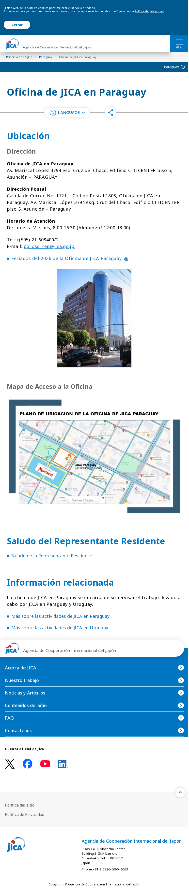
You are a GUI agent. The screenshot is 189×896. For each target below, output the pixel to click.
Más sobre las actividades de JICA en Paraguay (60, 616)
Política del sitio (19, 805)
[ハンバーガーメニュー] (179, 42)
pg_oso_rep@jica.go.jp (49, 246)
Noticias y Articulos (25, 693)
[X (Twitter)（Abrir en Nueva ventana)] (10, 764)
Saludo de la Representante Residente (51, 556)
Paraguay (171, 66)
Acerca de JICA (20, 668)
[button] (67, 112)
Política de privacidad (149, 11)
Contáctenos (18, 730)
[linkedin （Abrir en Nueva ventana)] (63, 764)
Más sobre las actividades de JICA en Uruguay (59, 628)
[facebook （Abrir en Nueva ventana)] (27, 764)
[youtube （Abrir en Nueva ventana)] (45, 763)
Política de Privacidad (24, 814)
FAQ (9, 718)
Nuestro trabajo (22, 680)
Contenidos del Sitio (26, 705)
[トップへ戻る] (180, 792)
